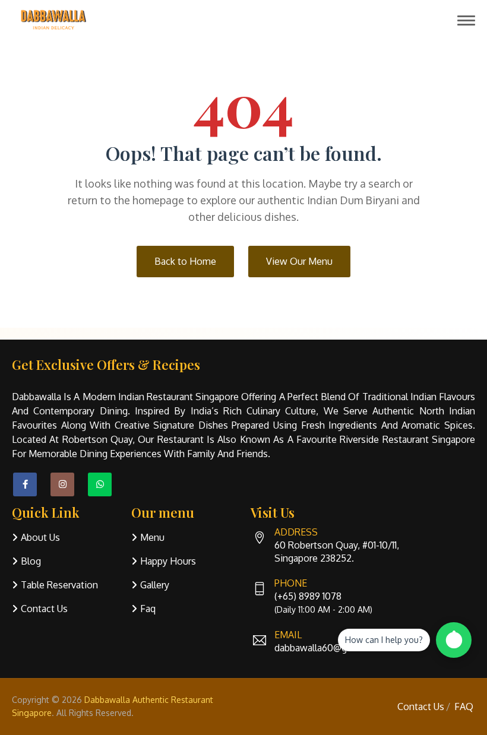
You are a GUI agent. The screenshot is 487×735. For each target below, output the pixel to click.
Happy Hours (168, 561)
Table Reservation (59, 585)
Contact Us (44, 608)
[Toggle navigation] (466, 20)
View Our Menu (299, 261)
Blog (31, 561)
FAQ (463, 706)
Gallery (154, 585)
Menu (152, 537)
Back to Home (185, 261)
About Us (40, 537)
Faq (148, 608)
